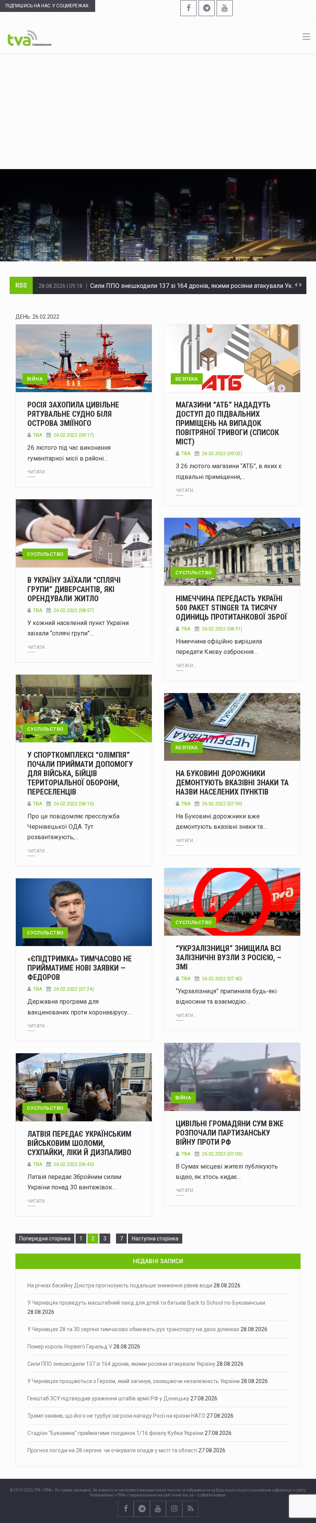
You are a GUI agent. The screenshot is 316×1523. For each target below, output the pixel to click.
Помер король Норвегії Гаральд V (69, 1346)
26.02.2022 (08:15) (74, 803)
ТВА (37, 610)
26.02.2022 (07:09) (222, 1154)
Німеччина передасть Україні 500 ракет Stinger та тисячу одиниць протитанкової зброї (231, 608)
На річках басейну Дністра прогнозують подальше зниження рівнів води (119, 1285)
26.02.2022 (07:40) (222, 978)
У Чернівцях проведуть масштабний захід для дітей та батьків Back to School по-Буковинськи (146, 1303)
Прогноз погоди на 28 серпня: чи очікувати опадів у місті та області (112, 1450)
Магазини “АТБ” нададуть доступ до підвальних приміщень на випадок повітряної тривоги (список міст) (227, 423)
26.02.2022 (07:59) (222, 803)
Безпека (186, 379)
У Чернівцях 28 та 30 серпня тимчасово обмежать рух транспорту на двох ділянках (133, 1329)
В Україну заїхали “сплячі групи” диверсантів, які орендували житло (74, 589)
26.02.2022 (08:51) (222, 629)
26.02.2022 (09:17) (74, 435)
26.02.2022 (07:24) (74, 989)
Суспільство (45, 554)
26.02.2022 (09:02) (222, 453)
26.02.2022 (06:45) (74, 1164)
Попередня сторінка (45, 1238)
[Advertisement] (158, 111)
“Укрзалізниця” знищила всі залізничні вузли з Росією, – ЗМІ (228, 957)
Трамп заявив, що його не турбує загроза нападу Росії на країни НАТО (116, 1416)
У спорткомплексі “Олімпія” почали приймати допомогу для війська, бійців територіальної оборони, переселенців (80, 773)
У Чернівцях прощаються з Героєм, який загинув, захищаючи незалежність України (133, 1381)
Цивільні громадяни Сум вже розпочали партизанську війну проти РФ (230, 1133)
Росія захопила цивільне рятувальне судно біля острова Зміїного (73, 414)
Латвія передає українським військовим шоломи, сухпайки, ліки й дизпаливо (79, 1143)
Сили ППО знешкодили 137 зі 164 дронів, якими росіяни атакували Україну (198, 285)
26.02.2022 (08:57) (74, 610)
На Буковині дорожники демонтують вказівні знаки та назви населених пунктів (232, 782)
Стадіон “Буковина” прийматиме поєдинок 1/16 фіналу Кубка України (115, 1433)
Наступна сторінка (155, 1238)
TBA (37, 435)
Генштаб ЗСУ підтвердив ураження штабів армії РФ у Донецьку (108, 1398)
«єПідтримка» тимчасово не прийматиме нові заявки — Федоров (79, 968)
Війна (35, 379)
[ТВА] (29, 37)
